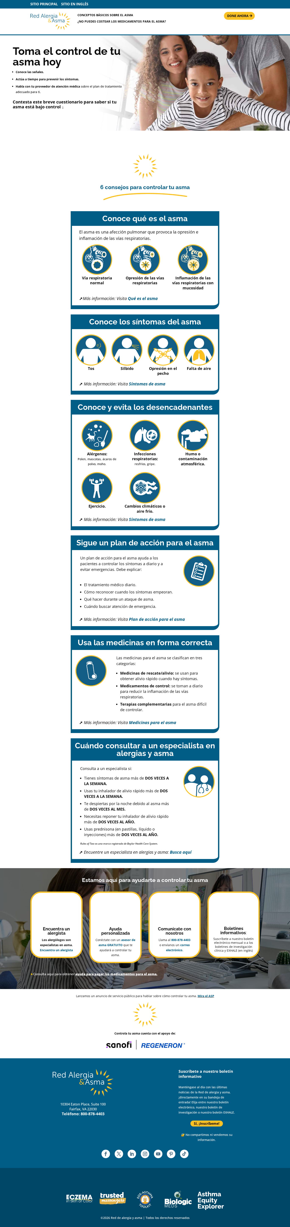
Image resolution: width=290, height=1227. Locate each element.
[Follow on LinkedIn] (132, 1154)
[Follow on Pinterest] (171, 1154)
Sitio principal (44, 4)
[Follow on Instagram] (145, 1154)
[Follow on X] (119, 1154)
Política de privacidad (141, 1093)
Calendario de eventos (142, 1078)
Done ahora (237, 16)
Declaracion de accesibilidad (147, 1107)
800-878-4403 (180, 940)
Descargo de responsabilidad (147, 1100)
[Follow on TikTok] (184, 1154)
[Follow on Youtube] (158, 1154)
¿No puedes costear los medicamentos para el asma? (121, 21)
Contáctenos (134, 1085)
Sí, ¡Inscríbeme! (207, 1123)
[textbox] (233, 931)
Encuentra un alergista (56, 950)
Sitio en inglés (74, 4)
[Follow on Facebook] (105, 1154)
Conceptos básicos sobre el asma (105, 15)
